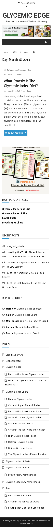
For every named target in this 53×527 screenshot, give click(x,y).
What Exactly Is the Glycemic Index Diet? (21, 83)
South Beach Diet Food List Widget (26, 507)
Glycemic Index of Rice (17, 467)
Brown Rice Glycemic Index (22, 474)
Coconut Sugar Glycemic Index (24, 405)
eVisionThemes (26, 523)
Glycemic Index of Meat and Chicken (26, 429)
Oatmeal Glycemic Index (20, 441)
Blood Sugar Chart (15, 354)
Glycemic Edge (26, 15)
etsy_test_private (15, 246)
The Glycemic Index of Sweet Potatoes (27, 454)
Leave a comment (14, 74)
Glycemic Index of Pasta (18, 461)
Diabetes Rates (13, 360)
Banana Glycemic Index (20, 399)
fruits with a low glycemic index (24, 417)
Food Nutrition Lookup (20, 495)
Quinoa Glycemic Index (20, 448)
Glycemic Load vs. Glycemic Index (23, 481)
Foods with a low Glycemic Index (25, 411)
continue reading (14, 132)
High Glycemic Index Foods (22, 435)
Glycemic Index (24, 70)
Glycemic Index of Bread (29, 308)
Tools (8, 487)
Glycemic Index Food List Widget (25, 501)
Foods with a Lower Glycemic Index (26, 374)
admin (28, 91)
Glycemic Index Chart (26, 314)
